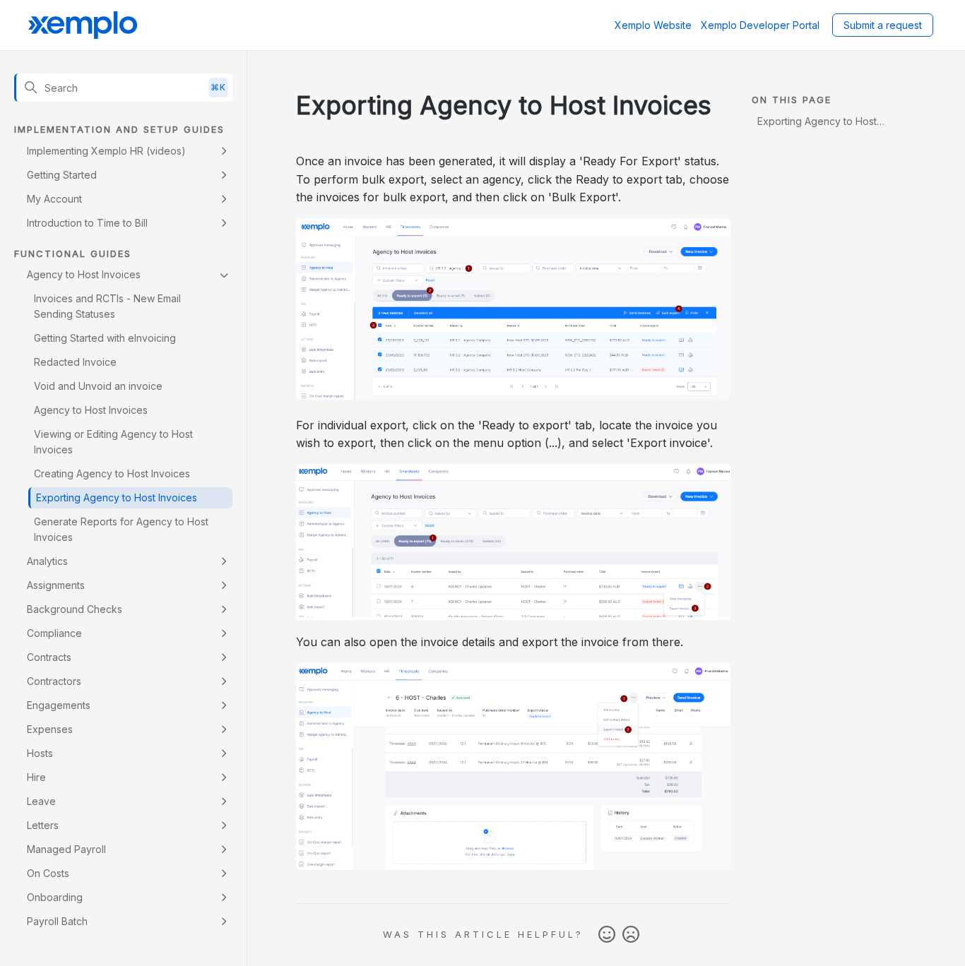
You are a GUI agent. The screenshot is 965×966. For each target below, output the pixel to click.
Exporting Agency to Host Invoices (116, 497)
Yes (606, 935)
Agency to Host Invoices (84, 274)
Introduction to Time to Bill (87, 223)
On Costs (48, 873)
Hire (36, 777)
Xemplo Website (653, 25)
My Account (54, 199)
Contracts (49, 657)
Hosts (40, 753)
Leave (41, 801)
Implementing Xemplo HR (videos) (106, 151)
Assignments (56, 585)
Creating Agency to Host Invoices (112, 473)
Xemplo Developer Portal (760, 25)
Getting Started (62, 175)
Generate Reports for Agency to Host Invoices (121, 529)
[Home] (82, 25)
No (630, 935)
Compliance (54, 633)
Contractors (54, 681)
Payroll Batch (57, 921)
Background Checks (74, 609)
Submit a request (882, 25)
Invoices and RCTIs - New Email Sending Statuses (107, 306)
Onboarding (55, 897)
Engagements (58, 705)
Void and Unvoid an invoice (98, 386)
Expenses (50, 729)
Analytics (47, 561)
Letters (43, 825)
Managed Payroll (66, 849)
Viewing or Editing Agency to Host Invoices (113, 441)
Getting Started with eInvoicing (105, 338)
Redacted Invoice (75, 362)
